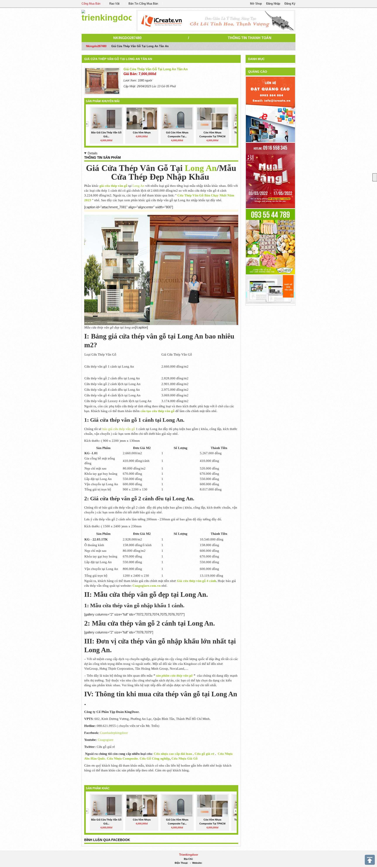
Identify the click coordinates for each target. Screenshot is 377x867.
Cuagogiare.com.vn (146, 585)
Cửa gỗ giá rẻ (204, 753)
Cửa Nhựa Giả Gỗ (184, 758)
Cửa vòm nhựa (142, 132)
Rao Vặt (114, 3)
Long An (201, 168)
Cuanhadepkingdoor (114, 733)
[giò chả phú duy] (270, 241)
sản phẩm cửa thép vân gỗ (174, 675)
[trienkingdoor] (107, 15)
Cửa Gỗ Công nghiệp (155, 758)
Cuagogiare (105, 739)
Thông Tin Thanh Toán (249, 38)
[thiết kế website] (216, 21)
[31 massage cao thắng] (270, 175)
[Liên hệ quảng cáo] (270, 109)
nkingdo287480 (127, 38)
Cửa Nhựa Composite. (123, 758)
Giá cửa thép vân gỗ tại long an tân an (118, 59)
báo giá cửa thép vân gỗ (118, 429)
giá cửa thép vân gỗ (113, 186)
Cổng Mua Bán (91, 3)
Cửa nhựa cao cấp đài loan (173, 753)
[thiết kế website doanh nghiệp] (270, 289)
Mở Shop (256, 3)
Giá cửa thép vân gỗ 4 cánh (196, 581)
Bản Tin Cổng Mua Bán (143, 3)
